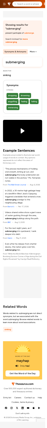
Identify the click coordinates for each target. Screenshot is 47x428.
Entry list (7, 397)
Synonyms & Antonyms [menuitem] (15, 51)
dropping (12, 95)
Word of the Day (22, 356)
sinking (8, 329)
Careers (17, 397)
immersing (13, 107)
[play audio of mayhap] (16, 365)
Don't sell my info (22, 413)
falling (34, 101)
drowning (25, 95)
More (32, 51)
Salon (10, 238)
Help (40, 397)
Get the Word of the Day (23, 373)
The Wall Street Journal (17, 185)
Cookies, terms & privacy (23, 402)
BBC (9, 222)
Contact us (29, 397)
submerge (29, 33)
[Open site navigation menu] (4, 4)
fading (24, 101)
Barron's (11, 206)
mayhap (22, 360)
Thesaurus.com (9, 4)
